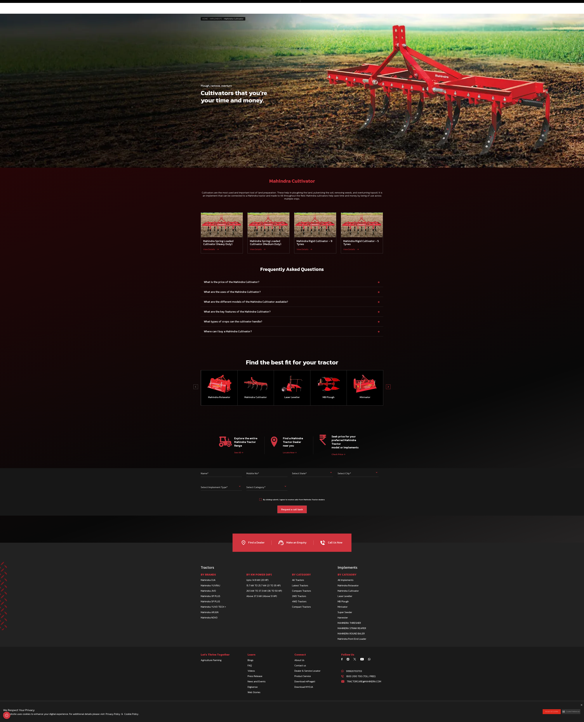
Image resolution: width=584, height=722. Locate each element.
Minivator (343, 607)
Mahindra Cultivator (348, 591)
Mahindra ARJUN (209, 612)
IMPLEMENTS (216, 18)
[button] (571, 711)
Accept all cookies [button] (551, 711)
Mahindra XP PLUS (210, 596)
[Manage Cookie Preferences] (6, 715)
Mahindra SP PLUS (210, 601)
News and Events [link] (257, 681)
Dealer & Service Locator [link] (307, 671)
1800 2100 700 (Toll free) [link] (361, 676)
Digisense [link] (253, 687)
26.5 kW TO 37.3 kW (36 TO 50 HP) (264, 591)
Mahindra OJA (208, 580)
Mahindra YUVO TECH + (213, 607)
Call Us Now (334, 542)
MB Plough (343, 601)
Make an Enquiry (296, 542)
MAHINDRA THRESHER (349, 623)
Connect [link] (300, 654)
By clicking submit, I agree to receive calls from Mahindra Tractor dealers (294, 499)
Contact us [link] (300, 665)
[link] (343, 659)
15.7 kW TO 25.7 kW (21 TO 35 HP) (263, 585)
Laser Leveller (345, 596)
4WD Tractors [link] (299, 601)
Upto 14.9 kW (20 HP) (257, 580)
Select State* (299, 473)
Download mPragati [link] (304, 681)
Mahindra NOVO (209, 617)
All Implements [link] (345, 580)
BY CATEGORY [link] (301, 574)
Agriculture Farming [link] (211, 660)
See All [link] (237, 452)
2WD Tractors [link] (299, 596)
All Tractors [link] (298, 580)
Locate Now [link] (288, 452)
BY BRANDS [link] (208, 574)
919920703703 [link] (354, 671)
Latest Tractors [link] (300, 585)
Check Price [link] (337, 454)
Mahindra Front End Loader (352, 639)
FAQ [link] (250, 665)
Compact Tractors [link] (301, 607)
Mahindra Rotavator (348, 585)
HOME (205, 18)
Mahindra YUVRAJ (210, 585)
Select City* (344, 473)
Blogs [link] (250, 660)
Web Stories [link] (254, 692)
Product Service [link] (302, 676)
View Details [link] (209, 249)
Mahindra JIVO (208, 591)
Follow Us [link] (347, 654)
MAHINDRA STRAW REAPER (352, 628)
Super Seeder (345, 612)
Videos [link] (251, 671)
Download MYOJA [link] (303, 687)
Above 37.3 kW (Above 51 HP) (261, 596)
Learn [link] (251, 654)
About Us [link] (299, 660)
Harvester (343, 617)
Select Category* (256, 487)
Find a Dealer (256, 542)
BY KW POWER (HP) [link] (259, 574)
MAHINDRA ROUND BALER (351, 633)
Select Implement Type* (214, 487)
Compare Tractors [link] (301, 591)
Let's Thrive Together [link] (215, 654)
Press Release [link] (255, 676)
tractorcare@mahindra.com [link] (364, 681)
